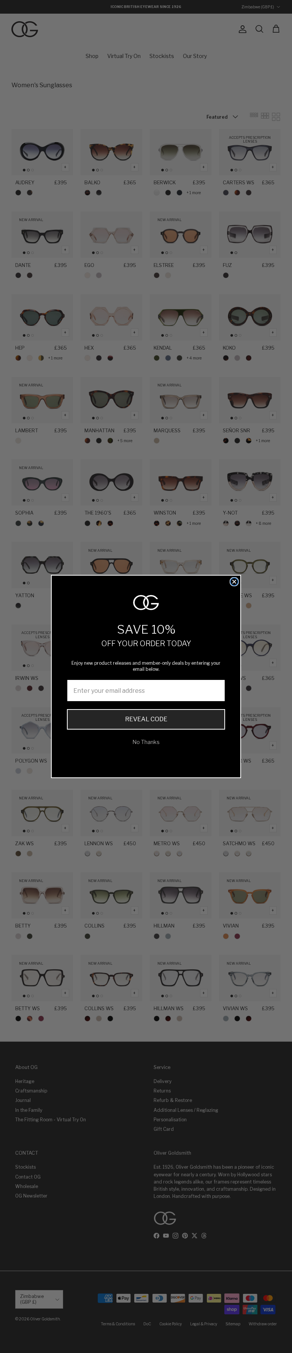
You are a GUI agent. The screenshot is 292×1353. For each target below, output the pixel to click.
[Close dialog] (234, 581)
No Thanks (146, 742)
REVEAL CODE (146, 719)
